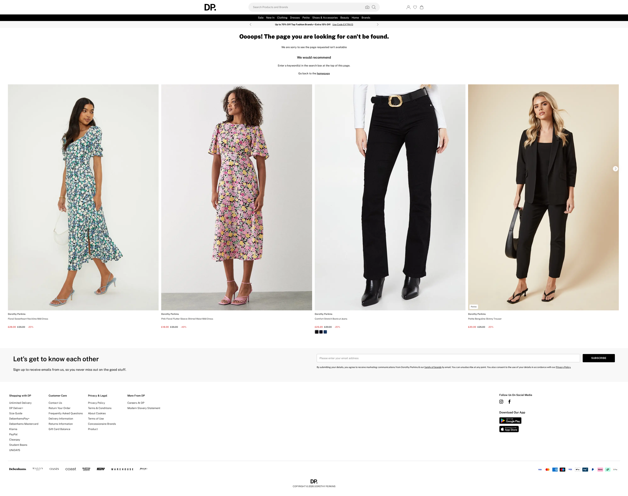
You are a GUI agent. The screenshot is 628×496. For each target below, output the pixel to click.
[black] (317, 332)
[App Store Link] (510, 424)
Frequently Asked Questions (66, 413)
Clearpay (14, 439)
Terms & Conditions (99, 408)
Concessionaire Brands (102, 423)
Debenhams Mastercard (23, 423)
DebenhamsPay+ (19, 418)
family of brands (432, 367)
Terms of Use (96, 418)
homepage (323, 73)
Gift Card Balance (59, 429)
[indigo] (321, 332)
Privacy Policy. (563, 367)
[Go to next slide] (615, 168)
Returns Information (61, 423)
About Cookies (97, 413)
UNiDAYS (14, 450)
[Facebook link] (509, 402)
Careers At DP (135, 402)
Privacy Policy (96, 402)
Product (93, 429)
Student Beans (18, 444)
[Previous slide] (250, 24)
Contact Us (55, 402)
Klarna (13, 429)
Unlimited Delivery (20, 402)
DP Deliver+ (16, 408)
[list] (314, 211)
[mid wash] (325, 332)
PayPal (13, 434)
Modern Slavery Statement (143, 408)
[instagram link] (501, 402)
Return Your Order (59, 408)
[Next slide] (378, 24)
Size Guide (15, 413)
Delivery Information (61, 418)
